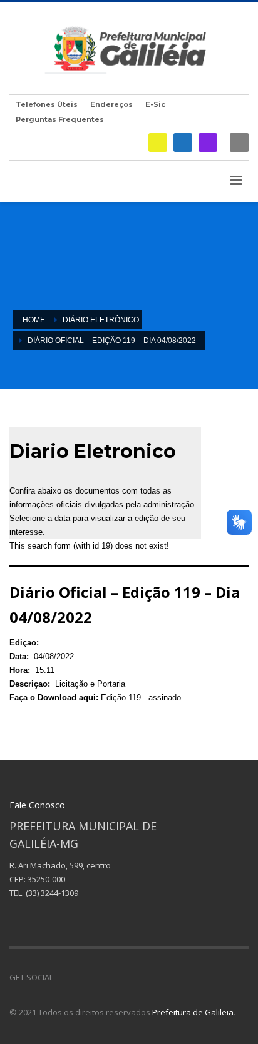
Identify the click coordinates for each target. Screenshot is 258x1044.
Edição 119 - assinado (141, 697)
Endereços (111, 104)
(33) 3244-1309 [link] (52, 892)
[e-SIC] (157, 142)
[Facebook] (182, 142)
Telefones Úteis (47, 104)
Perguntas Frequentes (60, 119)
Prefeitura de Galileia (193, 1012)
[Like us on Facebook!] (62, 977)
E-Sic (155, 104)
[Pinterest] (100, 977)
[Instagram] (208, 142)
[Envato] (119, 977)
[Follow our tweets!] (81, 977)
